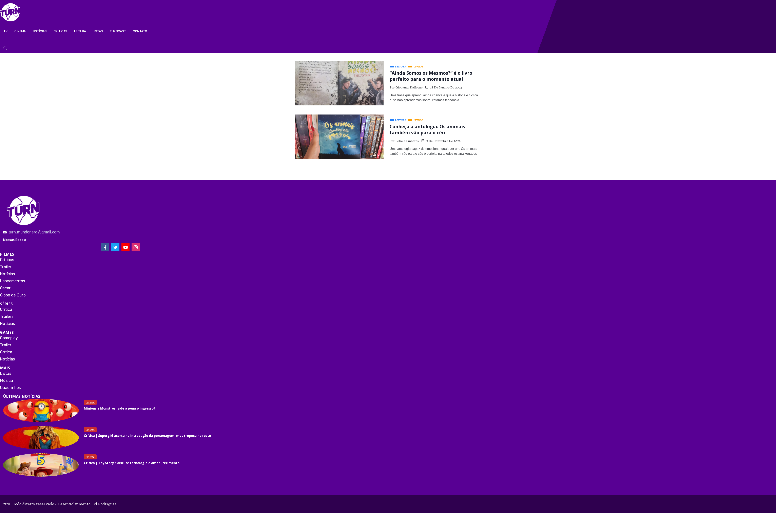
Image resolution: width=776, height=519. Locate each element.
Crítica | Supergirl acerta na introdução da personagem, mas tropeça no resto (147, 435)
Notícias (40, 31)
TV (5, 31)
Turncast (118, 31)
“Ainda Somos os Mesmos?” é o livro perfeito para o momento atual (431, 76)
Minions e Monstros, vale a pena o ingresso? (119, 408)
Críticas (60, 31)
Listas (98, 31)
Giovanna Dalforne (409, 87)
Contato (140, 31)
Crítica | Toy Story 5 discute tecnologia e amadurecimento (131, 463)
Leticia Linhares (407, 141)
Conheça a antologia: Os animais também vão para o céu (427, 129)
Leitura (80, 31)
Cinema (20, 31)
